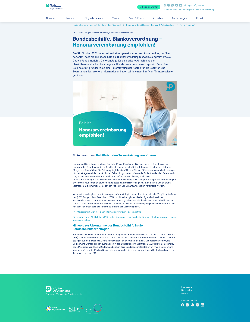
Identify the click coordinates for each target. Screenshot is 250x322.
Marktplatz (188, 10)
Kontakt (200, 18)
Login (189, 6)
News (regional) (188, 25)
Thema (115, 18)
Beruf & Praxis (136, 18)
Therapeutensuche (173, 10)
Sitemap (185, 293)
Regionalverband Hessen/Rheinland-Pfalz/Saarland (97, 25)
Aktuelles (50, 18)
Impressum (186, 287)
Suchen (200, 6)
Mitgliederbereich (93, 18)
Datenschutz (187, 290)
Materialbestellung (205, 10)
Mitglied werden (150, 7)
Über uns (69, 18)
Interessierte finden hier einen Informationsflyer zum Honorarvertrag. (108, 212)
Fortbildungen (179, 18)
